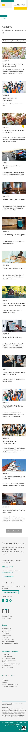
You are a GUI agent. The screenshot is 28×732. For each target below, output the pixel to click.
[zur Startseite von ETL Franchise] (19, 5)
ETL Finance (5, 662)
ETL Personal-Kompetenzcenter (11, 663)
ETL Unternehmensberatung (10, 660)
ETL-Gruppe (5, 633)
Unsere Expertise (6, 628)
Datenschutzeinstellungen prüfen (14, 726)
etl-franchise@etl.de (7, 572)
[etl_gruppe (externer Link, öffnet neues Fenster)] (10, 600)
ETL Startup (5, 680)
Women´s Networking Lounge (10, 684)
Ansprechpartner (6, 630)
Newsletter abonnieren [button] (10, 592)
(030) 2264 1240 (7, 567)
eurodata (4, 682)
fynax (3, 679)
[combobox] (14, 41)
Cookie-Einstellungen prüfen (10, 643)
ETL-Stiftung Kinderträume (9, 686)
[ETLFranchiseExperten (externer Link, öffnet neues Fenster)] (3, 600)
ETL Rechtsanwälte (7, 656)
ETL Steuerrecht (6, 665)
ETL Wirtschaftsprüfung (8, 658)
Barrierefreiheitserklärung (9, 641)
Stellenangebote (6, 635)
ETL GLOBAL (5, 654)
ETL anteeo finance (7, 667)
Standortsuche (6, 632)
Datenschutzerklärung (8, 639)
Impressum (5, 637)
